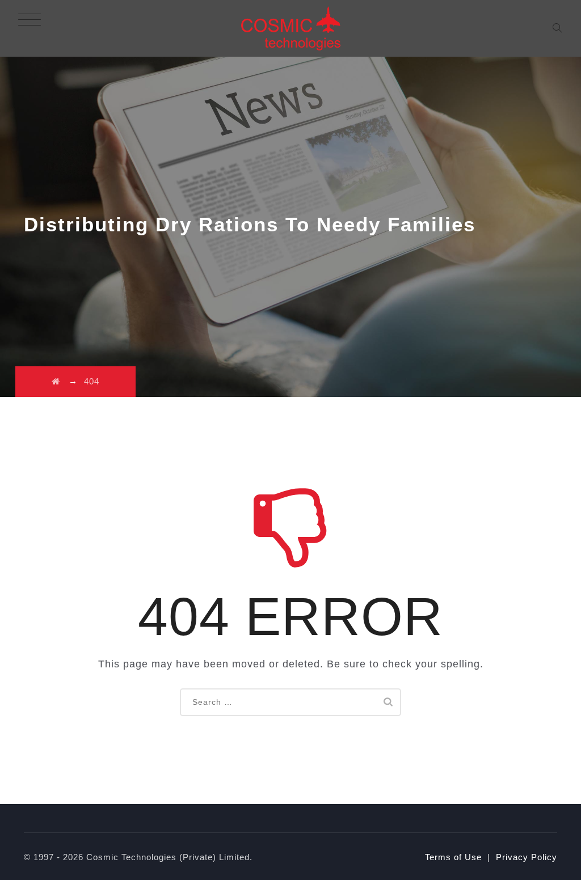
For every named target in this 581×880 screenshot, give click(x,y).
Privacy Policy (526, 857)
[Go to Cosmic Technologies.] (56, 381)
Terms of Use (453, 857)
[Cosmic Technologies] (290, 28)
